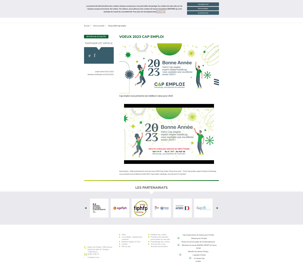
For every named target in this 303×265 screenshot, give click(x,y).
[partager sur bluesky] (107, 55)
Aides (124, 235)
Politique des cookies (159, 235)
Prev (85, 208)
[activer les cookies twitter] (100, 55)
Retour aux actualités (96, 37)
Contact (124, 244)
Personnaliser (203, 8)
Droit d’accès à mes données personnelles (159, 245)
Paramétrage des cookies (160, 242)
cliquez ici (161, 12)
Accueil (86, 26)
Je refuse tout (203, 13)
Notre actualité (98, 26)
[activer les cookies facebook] (89, 55)
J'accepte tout (203, 4)
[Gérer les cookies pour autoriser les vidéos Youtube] (169, 162)
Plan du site (126, 246)
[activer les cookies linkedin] (95, 55)
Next (217, 208)
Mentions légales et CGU (131, 242)
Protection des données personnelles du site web (160, 238)
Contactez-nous (93, 257)
